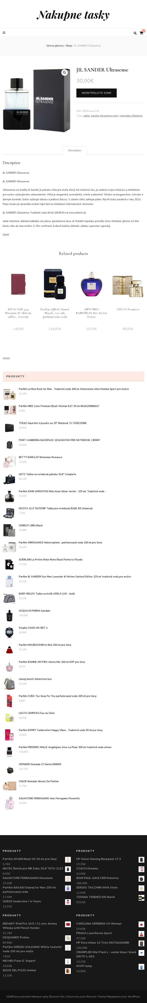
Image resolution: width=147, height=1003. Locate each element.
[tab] (75, 150)
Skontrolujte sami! (96, 93)
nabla (86, 115)
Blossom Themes (96, 996)
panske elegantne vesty (104, 115)
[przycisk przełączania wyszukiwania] (135, 33)
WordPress (134, 996)
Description (74, 150)
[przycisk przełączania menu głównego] (4, 32)
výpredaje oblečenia (131, 115)
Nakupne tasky (73, 14)
